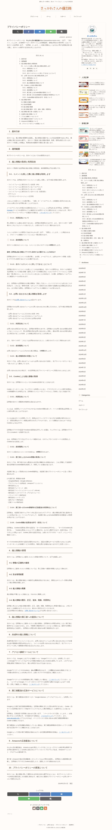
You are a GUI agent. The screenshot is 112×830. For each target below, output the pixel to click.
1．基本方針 (23, 59)
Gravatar (10, 210)
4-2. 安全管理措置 (26, 104)
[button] (62, 31)
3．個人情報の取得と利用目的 (28, 63)
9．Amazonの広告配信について (28, 121)
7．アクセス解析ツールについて (28, 116)
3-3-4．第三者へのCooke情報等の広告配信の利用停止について (41, 95)
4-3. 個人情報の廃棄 (27, 107)
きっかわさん (92, 36)
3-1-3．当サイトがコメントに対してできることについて (39, 73)
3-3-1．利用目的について (30, 87)
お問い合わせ (50, 824)
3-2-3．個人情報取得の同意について (33, 83)
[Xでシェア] (17, 31)
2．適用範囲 (23, 61)
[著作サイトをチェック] (34, 808)
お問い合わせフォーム (23, 300)
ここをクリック (54, 679)
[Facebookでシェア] (29, 31)
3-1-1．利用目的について (30, 68)
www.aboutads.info (13, 718)
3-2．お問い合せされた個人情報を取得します (34, 75)
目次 (37, 55)
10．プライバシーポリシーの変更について (31, 123)
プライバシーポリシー (61, 824)
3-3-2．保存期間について (30, 90)
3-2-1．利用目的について (30, 78)
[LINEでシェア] (51, 31)
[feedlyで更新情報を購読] (41, 808)
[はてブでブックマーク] (40, 31)
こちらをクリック (45, 212)
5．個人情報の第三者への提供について (30, 111)
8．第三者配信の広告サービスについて (30, 119)
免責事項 (71, 824)
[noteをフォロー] (38, 808)
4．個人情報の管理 (25, 99)
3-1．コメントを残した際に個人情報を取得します (35, 66)
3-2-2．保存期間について (30, 80)
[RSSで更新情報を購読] (45, 808)
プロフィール (42, 824)
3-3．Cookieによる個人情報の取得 (31, 85)
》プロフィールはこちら (88, 64)
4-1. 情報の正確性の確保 (28, 102)
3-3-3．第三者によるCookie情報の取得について (37, 92)
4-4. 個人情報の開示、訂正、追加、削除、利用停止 (36, 109)
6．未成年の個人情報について (28, 114)
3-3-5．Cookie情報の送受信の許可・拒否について (37, 97)
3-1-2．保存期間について (30, 71)
